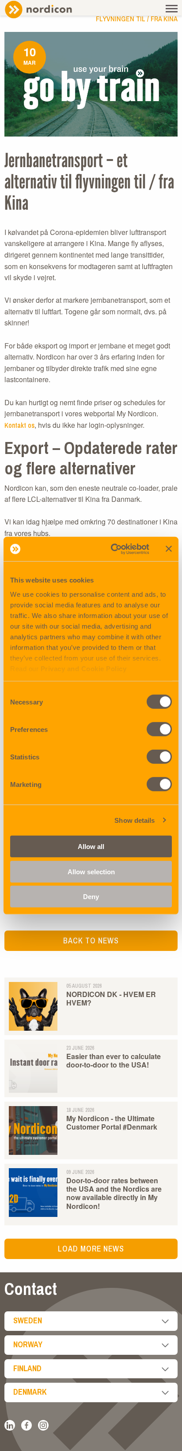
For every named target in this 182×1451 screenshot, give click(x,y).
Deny (91, 896)
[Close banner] (169, 549)
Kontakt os (19, 425)
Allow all (91, 846)
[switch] (159, 729)
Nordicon (53, 9)
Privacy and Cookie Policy (84, 668)
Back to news (91, 940)
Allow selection (91, 871)
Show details (134, 820)
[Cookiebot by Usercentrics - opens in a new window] (112, 549)
